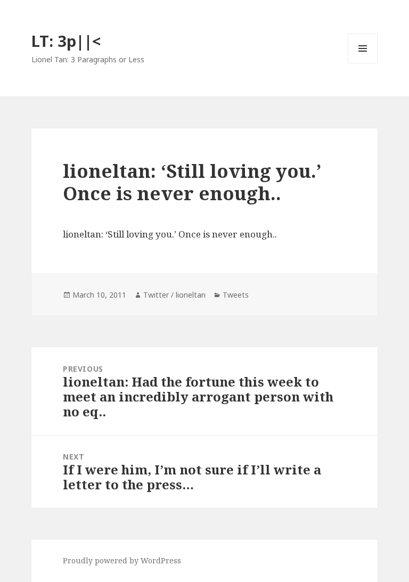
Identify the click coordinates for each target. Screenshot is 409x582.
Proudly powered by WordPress (122, 560)
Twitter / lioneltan (174, 295)
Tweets (236, 295)
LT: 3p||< (66, 40)
